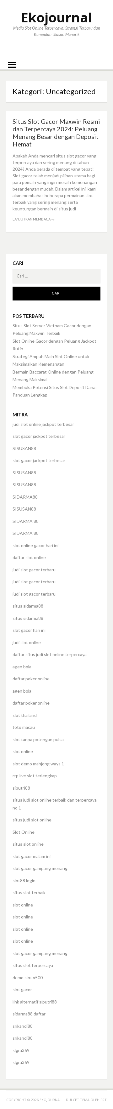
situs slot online (28, 844)
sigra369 (21, 1050)
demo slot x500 (28, 977)
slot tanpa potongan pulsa (38, 739)
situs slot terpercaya (33, 965)
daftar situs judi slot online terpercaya (50, 654)
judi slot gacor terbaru (34, 569)
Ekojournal (56, 17)
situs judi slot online (32, 819)
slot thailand (25, 715)
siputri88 (21, 788)
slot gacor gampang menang (40, 868)
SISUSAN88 (24, 448)
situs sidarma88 (28, 606)
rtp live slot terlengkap (35, 775)
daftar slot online (29, 557)
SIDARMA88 (25, 497)
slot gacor (22, 989)
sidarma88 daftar (29, 1013)
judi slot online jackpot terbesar (43, 424)
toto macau (24, 727)
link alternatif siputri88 (35, 1001)
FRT (103, 1099)
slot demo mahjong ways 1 (38, 763)
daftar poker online (31, 678)
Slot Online (24, 832)
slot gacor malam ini (32, 856)
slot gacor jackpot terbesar (39, 436)
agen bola (22, 666)
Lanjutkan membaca (34, 219)
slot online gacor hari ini (35, 545)
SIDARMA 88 (26, 521)
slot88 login (24, 880)
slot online (23, 751)
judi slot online (27, 642)
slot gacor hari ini (29, 630)
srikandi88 (23, 1026)
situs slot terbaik (29, 892)
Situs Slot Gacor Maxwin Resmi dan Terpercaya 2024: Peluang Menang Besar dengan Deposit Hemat (56, 132)
